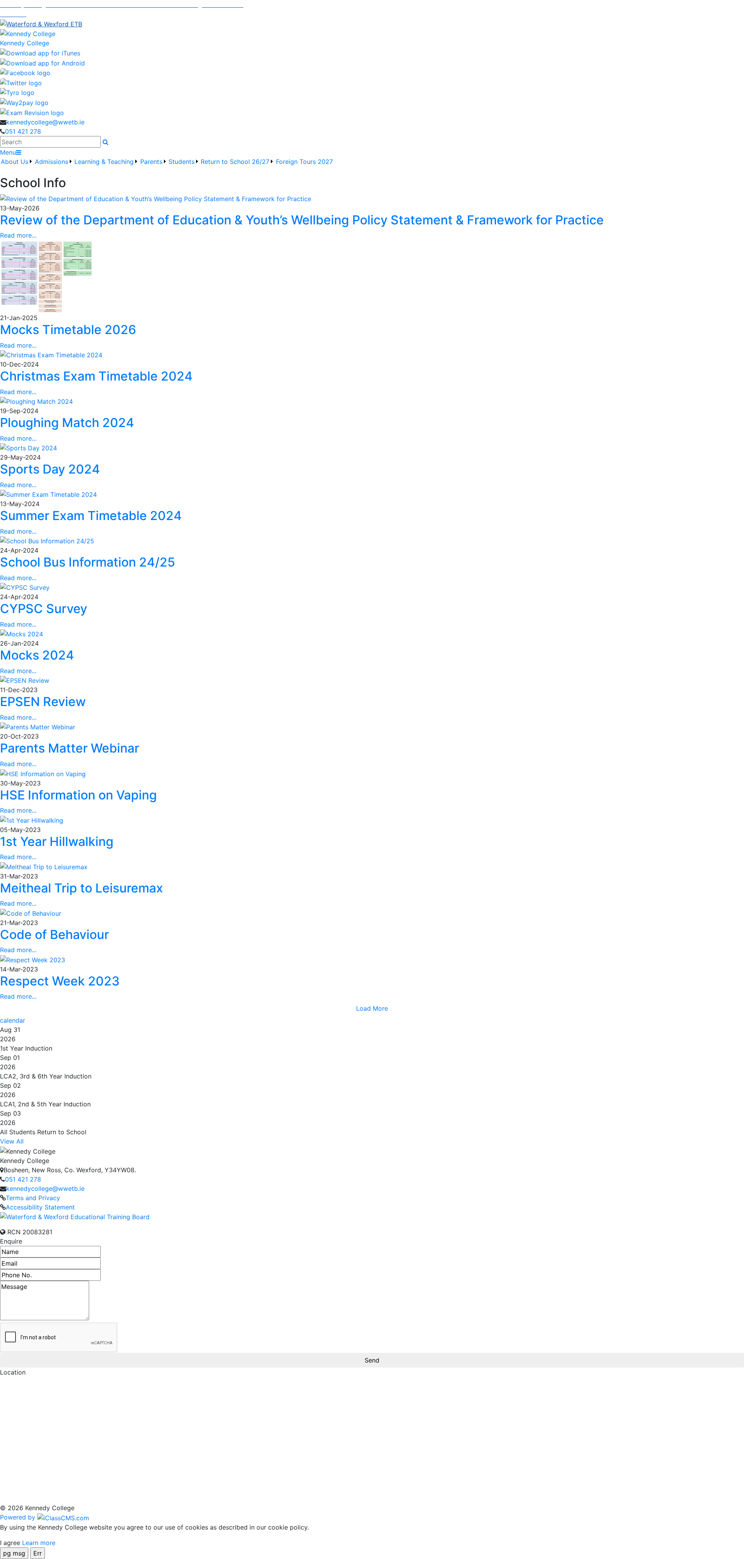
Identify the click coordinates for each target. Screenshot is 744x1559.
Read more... (18, 235)
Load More (372, 1008)
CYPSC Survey (43, 608)
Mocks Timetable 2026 (68, 329)
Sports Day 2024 (50, 469)
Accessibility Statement (40, 1207)
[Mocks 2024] (21, 633)
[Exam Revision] (32, 112)
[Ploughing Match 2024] (36, 401)
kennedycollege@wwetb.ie (45, 122)
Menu (8, 152)
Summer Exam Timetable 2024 (91, 515)
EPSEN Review (43, 701)
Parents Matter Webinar (69, 748)
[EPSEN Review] (24, 680)
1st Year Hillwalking (57, 841)
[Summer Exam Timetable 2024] (48, 494)
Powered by (18, 1517)
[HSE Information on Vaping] (43, 773)
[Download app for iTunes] (40, 52)
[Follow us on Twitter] (21, 82)
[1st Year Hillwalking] (31, 819)
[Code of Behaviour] (30, 912)
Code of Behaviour (54, 934)
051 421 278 (23, 131)
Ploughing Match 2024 (67, 422)
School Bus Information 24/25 (87, 562)
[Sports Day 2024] (28, 447)
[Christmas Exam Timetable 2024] (51, 354)
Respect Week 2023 (60, 981)
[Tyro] (17, 92)
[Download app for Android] (42, 62)
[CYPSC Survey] (25, 587)
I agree (10, 1543)
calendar (12, 1020)
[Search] (105, 142)
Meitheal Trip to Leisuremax (81, 888)
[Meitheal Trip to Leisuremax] (44, 866)
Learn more (38, 1543)
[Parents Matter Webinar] (37, 726)
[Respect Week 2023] (32, 959)
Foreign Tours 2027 (304, 161)
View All (12, 1141)
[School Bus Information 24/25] (47, 540)
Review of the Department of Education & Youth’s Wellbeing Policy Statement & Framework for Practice (302, 219)
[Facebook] (25, 72)
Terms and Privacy (33, 1198)
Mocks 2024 (37, 655)
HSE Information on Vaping (78, 795)
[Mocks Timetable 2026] (46, 276)
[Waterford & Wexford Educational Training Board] (75, 1216)
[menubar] (167, 166)
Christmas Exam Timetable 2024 (96, 376)
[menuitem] (17, 166)
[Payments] (24, 102)
